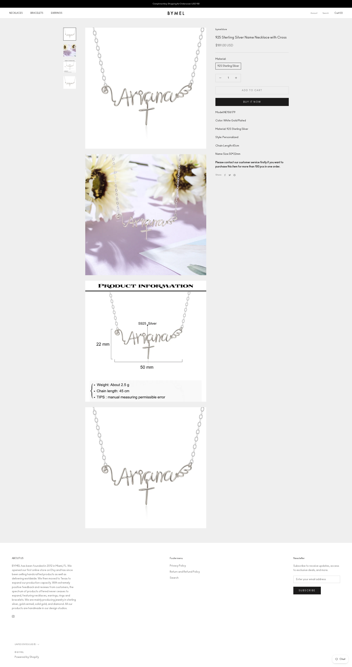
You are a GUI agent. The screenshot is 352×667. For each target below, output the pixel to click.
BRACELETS (36, 13)
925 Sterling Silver (228, 66)
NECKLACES (16, 13)
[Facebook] (225, 175)
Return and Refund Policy (185, 572)
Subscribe (307, 590)
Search (325, 13)
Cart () (338, 13)
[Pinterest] (234, 175)
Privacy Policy (178, 566)
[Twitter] (230, 175)
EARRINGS (56, 13)
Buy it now (252, 102)
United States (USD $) (25, 644)
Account (314, 13)
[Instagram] (13, 616)
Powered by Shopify (27, 657)
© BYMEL (19, 652)
